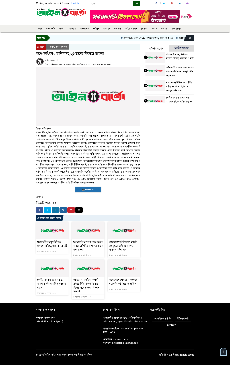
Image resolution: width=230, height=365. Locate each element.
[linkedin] (180, 3)
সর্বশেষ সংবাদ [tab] (156, 48)
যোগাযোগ (171, 324)
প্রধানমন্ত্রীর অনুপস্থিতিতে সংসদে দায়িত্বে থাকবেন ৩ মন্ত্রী (142, 37)
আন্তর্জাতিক (84, 28)
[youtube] (187, 3)
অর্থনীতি (96, 28)
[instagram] (172, 3)
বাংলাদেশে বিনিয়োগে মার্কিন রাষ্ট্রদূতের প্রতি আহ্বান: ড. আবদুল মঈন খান (123, 246)
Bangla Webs (187, 354)
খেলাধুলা (117, 28)
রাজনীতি (106, 28)
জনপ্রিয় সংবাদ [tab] (181, 48)
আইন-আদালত (131, 28)
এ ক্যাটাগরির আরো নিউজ (49, 218)
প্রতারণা (164, 28)
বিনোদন (144, 28)
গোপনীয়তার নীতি (162, 318)
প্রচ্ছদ (40, 28)
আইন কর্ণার (50, 28)
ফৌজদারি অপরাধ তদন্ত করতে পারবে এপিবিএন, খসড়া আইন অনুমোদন (88, 246)
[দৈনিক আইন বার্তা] (61, 12)
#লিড (52, 47)
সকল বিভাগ (176, 28)
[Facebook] (39, 210)
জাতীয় (62, 28)
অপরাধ (154, 28)
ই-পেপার (75, 3)
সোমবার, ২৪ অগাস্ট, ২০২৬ (47, 251)
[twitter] (164, 3)
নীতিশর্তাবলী (183, 318)
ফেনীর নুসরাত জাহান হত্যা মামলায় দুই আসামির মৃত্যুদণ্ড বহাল (51, 283)
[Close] (187, 38)
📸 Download (88, 189)
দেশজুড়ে (72, 28)
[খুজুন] (136, 3)
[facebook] (156, 3)
